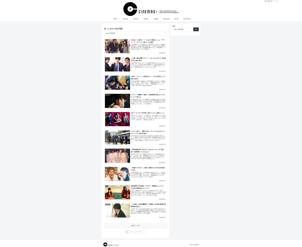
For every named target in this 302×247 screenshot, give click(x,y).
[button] (165, 33)
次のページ (135, 226)
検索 (173, 26)
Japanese (269, 1)
